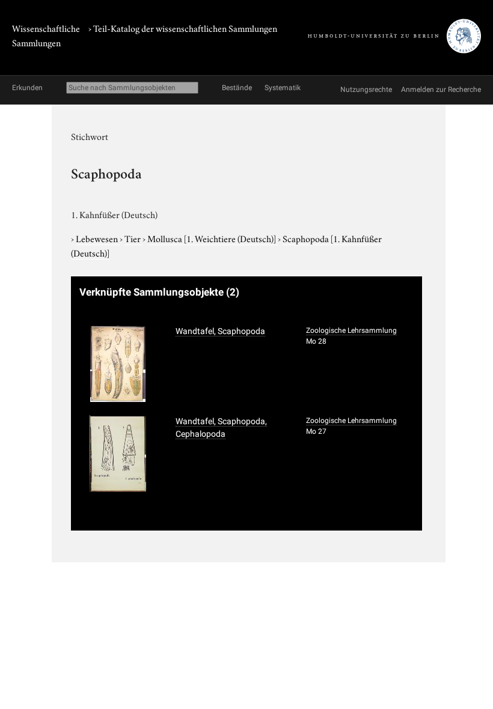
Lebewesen (98, 238)
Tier (133, 238)
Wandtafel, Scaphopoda (220, 331)
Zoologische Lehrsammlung (351, 330)
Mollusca (211, 238)
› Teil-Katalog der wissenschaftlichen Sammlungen (182, 27)
